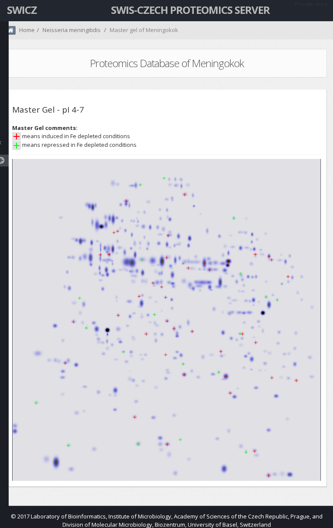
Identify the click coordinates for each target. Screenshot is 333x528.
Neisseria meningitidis (71, 30)
